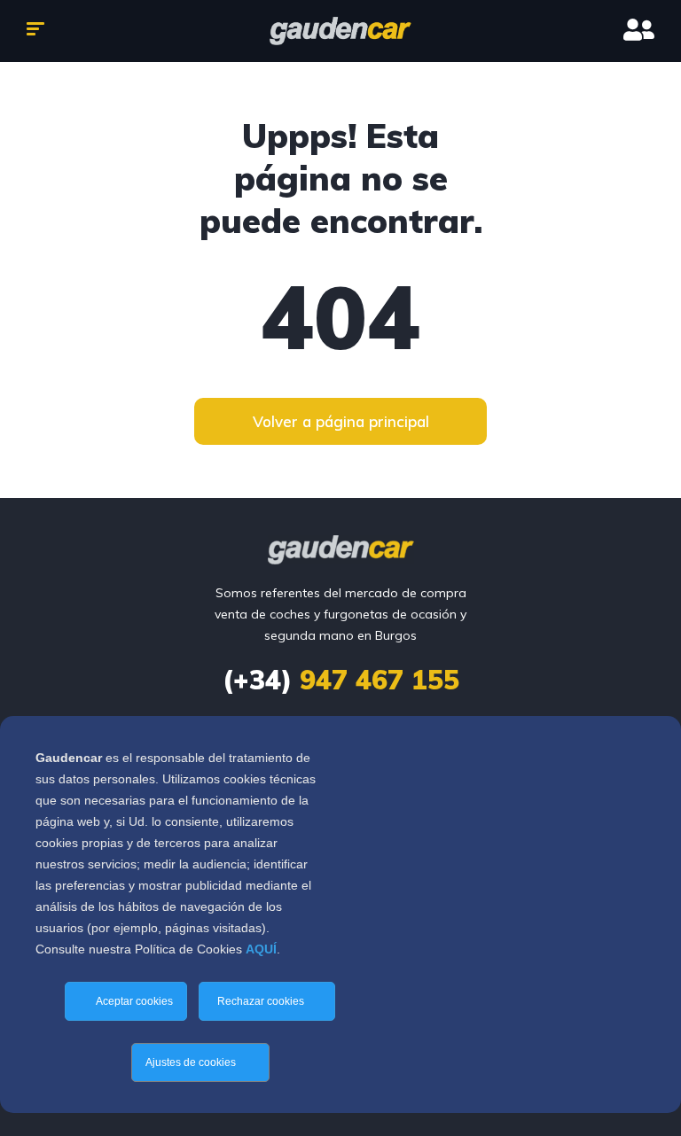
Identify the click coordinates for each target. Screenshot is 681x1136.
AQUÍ (261, 949)
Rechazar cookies (262, 1001)
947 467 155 (341, 679)
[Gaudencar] (340, 31)
